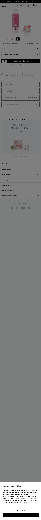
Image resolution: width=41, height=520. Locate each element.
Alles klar (21, 515)
